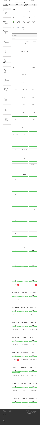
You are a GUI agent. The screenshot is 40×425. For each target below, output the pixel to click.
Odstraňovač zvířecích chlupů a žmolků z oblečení (24, 262)
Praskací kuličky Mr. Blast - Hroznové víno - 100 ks (24, 367)
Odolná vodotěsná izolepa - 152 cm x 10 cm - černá (24, 112)
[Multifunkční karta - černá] (15, 272)
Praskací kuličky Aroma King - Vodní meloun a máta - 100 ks (33, 217)
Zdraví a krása (33, 4)
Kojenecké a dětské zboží (6, 121)
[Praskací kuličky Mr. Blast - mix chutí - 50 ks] (33, 62)
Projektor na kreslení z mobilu (33, 322)
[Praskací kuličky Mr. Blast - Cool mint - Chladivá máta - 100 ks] (33, 167)
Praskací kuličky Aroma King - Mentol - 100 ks (15, 157)
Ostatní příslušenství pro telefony (6, 87)
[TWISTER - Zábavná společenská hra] (15, 332)
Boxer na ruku (24, 337)
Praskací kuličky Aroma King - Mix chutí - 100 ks (15, 127)
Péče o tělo (5, 59)
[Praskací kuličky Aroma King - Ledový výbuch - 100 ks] (33, 122)
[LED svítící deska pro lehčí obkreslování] (33, 107)
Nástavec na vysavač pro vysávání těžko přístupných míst (15, 247)
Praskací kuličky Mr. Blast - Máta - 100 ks (24, 352)
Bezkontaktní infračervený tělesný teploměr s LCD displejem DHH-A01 (33, 247)
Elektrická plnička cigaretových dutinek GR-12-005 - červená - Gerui (24, 158)
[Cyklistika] (14, 27)
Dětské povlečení (6, 24)
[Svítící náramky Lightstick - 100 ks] (24, 302)
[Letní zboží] (34, 21)
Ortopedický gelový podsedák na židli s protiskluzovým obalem (24, 82)
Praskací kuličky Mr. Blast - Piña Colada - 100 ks (24, 232)
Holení (4, 41)
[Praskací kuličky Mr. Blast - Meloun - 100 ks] (33, 137)
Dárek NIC (33, 352)
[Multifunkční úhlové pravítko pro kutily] (24, 197)
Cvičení (5, 60)
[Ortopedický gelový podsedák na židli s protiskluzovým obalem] (24, 77)
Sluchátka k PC (6, 90)
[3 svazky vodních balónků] (15, 362)
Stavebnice (6, 111)
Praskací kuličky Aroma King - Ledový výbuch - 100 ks (33, 127)
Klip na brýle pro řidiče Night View (33, 232)
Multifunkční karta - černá (15, 277)
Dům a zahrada (5, 4)
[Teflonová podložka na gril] (33, 77)
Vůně (4, 11)
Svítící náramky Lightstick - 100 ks (24, 307)
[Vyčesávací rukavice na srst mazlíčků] (15, 167)
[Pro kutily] (19, 15)
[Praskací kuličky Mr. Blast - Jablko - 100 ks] (15, 257)
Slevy (29, 5)
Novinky (25, 5)
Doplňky (5, 50)
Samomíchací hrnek (24, 398)
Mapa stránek (10, 413)
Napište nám (9, 0)
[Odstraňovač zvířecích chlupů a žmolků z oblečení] (24, 257)
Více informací (30, 413)
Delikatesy (5, 72)
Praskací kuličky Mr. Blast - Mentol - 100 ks (24, 67)
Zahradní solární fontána (33, 292)
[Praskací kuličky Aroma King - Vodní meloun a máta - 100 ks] (33, 212)
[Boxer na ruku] (24, 332)
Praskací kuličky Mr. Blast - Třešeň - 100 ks (15, 187)
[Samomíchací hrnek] (24, 394)
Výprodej (34, 5)
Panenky (5, 109)
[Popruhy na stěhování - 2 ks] (15, 394)
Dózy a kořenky (5, 32)
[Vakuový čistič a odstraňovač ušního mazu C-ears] (24, 122)
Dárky (20, 5)
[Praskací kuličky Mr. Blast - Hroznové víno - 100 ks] (24, 362)
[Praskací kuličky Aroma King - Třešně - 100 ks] (24, 287)
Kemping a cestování (28, 17)
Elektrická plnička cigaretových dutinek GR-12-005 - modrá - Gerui (15, 142)
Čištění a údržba (6, 91)
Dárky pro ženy (5, 98)
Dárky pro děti (5, 100)
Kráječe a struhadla (6, 31)
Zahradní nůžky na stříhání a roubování (33, 367)
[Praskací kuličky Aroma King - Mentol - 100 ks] (15, 152)
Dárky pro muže (5, 99)
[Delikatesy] (29, 21)
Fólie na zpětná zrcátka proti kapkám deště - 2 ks (24, 383)
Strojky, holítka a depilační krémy (6, 43)
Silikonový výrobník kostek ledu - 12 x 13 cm (33, 187)
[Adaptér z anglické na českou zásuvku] (15, 107)
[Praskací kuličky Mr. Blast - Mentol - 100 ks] (24, 62)
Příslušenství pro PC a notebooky (6, 89)
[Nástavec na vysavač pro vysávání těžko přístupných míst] (15, 242)
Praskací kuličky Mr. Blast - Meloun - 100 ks (33, 142)
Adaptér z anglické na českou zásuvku (15, 112)
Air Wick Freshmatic (6, 12)
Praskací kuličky (24, 29)
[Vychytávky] (19, 21)
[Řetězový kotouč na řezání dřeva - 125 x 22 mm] (33, 92)
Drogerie (21, 4)
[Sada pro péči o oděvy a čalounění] (24, 272)
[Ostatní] (24, 21)
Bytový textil (11, 4)
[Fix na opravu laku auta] (33, 197)
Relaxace (5, 61)
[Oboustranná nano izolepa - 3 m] (15, 77)
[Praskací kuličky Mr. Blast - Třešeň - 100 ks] (15, 182)
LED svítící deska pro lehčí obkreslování (33, 112)
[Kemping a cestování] (29, 15)
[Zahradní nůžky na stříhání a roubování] (33, 362)
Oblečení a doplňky (27, 4)
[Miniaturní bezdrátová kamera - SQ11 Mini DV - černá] (15, 302)
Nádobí (5, 33)
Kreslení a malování (6, 110)
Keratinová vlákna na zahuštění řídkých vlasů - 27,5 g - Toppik (24, 51)
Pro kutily (19, 16)
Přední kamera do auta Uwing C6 (33, 277)
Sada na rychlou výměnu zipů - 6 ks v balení (24, 142)
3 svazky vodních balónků (15, 367)
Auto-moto (23, 16)
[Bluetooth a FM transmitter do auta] (24, 212)
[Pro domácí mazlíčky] (14, 15)
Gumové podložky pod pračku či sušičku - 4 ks (15, 97)
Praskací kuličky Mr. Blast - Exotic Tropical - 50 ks (24, 187)
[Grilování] (34, 15)
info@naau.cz (30, 414)
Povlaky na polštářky (6, 118)
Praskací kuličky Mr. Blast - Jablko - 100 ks (15, 262)
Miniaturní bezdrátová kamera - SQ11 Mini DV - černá (15, 307)
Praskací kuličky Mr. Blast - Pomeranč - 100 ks (33, 262)
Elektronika (9, 5)
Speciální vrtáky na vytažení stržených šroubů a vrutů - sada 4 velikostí (15, 233)
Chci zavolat (6, 0)
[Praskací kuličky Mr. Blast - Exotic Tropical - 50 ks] (24, 182)
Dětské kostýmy (5, 119)
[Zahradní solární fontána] (33, 287)
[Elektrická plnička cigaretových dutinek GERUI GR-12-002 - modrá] (24, 92)
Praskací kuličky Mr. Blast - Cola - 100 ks (33, 383)
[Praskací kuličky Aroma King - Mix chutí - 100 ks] (15, 122)
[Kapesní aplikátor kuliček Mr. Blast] (33, 46)
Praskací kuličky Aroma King (7, 79)
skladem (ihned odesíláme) (14, 35)
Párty (4, 69)
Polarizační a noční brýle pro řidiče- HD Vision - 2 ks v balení (16, 352)
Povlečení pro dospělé (6, 23)
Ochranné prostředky (18, 29)
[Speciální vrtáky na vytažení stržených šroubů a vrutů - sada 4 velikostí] (15, 227)
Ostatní (5, 71)
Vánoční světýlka (6, 20)
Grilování (33, 16)
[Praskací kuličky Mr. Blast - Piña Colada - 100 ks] (24, 227)
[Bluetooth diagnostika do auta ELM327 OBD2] (24, 317)
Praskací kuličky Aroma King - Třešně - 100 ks (24, 292)
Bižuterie (5, 53)
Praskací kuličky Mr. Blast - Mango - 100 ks (33, 398)
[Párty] (14, 21)
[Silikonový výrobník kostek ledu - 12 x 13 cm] (33, 182)
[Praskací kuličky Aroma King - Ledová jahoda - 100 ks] (33, 302)
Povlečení (5, 22)
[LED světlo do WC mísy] (33, 152)
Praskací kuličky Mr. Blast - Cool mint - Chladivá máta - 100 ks (33, 172)
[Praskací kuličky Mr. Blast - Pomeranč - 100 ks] (33, 257)
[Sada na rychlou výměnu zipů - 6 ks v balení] (24, 137)
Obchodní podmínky (32, 0)
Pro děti (15, 5)
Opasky (5, 52)
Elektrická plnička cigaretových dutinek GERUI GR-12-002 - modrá (24, 97)
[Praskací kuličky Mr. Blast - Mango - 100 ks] (33, 394)
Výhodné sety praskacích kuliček (6, 81)
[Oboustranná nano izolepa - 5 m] (15, 46)
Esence (5, 13)
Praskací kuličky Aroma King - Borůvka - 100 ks (15, 202)
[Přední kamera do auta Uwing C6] (33, 272)
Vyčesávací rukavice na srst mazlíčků (15, 172)
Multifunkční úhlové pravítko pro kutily (24, 202)
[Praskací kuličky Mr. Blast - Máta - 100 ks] (24, 347)
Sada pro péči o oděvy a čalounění (24, 277)
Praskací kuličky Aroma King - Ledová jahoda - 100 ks (33, 307)
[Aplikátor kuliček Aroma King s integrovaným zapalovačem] (15, 317)
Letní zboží (33, 22)
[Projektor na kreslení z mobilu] (33, 317)
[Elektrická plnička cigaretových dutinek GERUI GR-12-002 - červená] (15, 62)
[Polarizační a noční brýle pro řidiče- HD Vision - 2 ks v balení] (15, 347)
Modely (5, 108)
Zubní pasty (6, 40)
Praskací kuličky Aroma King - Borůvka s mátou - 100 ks (15, 383)
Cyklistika (14, 28)
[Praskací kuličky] (24, 27)
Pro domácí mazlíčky (6, 63)
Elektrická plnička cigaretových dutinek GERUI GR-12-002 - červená (15, 67)
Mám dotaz (4, 0)
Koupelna (5, 14)
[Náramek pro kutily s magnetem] (24, 167)
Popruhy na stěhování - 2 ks (16, 398)
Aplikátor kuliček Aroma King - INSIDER (33, 337)
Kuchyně (16, 4)
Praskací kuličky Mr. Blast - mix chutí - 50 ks (33, 67)
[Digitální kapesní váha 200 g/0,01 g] (15, 212)
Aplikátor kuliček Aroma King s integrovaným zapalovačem (15, 322)
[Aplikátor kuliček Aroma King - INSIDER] (33, 332)
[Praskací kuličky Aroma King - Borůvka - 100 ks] (15, 197)
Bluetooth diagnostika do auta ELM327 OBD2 (24, 322)
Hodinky (5, 51)
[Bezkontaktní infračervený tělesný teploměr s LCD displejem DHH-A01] (33, 242)
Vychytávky (5, 70)
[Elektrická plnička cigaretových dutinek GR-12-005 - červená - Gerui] (24, 152)
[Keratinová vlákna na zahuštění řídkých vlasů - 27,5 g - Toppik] (24, 46)
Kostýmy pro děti (6, 120)
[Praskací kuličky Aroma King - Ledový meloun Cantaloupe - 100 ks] (24, 242)
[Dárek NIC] (33, 347)
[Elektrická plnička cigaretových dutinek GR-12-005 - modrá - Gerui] (15, 137)
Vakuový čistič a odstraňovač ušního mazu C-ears (24, 127)
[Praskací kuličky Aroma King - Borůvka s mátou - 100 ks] (15, 378)
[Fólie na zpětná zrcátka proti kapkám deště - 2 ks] (24, 378)
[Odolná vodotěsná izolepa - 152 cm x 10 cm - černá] (24, 107)
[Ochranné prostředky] (19, 28)
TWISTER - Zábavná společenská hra (15, 337)
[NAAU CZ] (8, 2)
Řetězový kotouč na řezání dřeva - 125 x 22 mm (33, 97)
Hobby (4, 5)
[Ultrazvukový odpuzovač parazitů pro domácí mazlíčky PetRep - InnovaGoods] (15, 287)
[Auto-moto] (24, 15)
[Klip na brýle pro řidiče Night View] (33, 227)
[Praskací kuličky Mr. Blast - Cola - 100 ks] (33, 378)
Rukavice (5, 49)
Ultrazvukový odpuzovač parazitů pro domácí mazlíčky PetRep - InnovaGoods (15, 293)
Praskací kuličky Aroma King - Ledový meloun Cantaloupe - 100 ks (24, 247)
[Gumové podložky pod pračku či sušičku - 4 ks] (15, 92)
